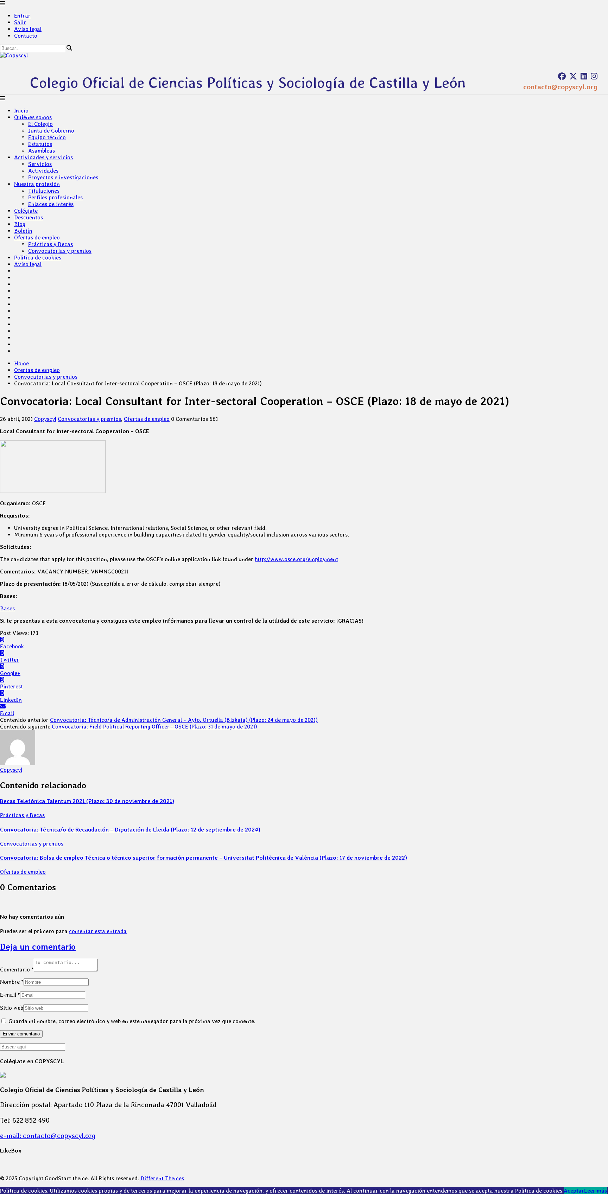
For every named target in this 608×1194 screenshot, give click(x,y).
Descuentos (28, 217)
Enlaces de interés (51, 204)
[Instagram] (594, 76)
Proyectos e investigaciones (63, 177)
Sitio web (11, 1007)
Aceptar (574, 1190)
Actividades (43, 170)
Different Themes (162, 1178)
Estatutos (40, 144)
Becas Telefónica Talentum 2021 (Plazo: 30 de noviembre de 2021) (87, 801)
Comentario (17, 969)
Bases (7, 608)
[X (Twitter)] (573, 76)
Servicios (40, 164)
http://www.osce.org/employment (296, 559)
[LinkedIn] (584, 76)
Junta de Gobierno (51, 130)
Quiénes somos (33, 117)
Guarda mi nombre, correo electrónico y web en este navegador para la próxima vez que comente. (131, 1021)
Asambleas (41, 150)
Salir (20, 22)
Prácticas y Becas (50, 244)
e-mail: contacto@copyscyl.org (48, 1135)
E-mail (10, 994)
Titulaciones (43, 190)
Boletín (23, 230)
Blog (19, 224)
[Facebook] (562, 76)
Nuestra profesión (37, 184)
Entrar (22, 15)
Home (21, 363)
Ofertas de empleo (37, 237)
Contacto (25, 35)
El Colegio (40, 124)
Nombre (12, 981)
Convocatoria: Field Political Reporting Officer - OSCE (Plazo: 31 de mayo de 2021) (154, 726)
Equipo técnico (47, 137)
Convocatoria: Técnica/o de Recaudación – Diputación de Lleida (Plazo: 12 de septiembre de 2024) (130, 829)
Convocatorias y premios (59, 251)
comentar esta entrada (98, 931)
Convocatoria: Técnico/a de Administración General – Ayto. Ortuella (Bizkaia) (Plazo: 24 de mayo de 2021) (184, 720)
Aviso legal (28, 29)
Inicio (21, 110)
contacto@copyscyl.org (560, 87)
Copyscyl (45, 419)
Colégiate (26, 210)
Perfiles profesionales (55, 197)
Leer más (595, 1190)
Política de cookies (37, 257)
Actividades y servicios (43, 157)
